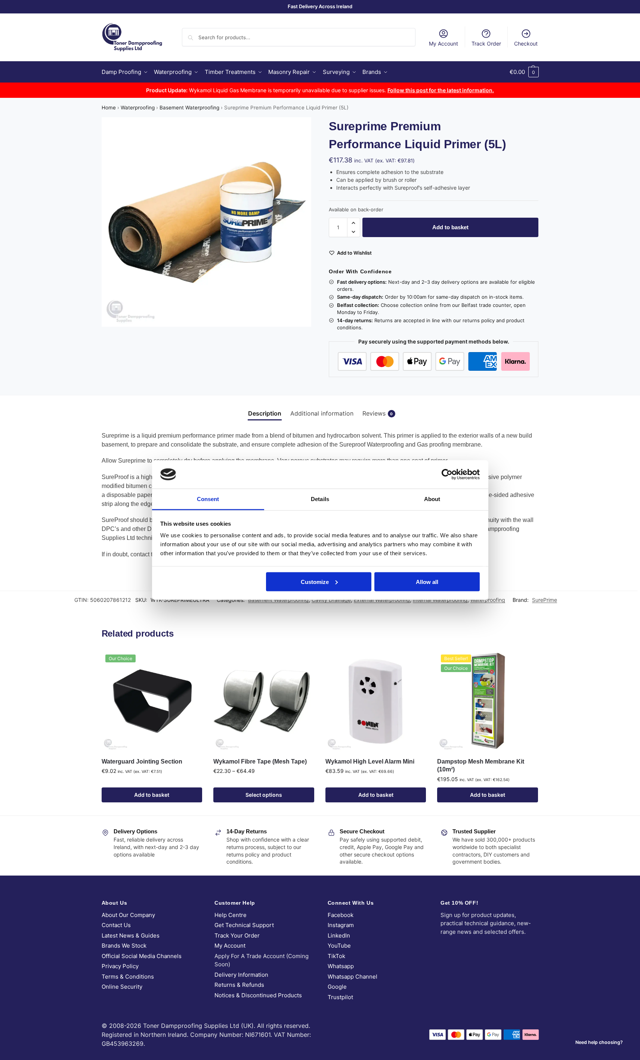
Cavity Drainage (331, 600)
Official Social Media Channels (142, 956)
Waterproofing (138, 108)
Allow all (427, 581)
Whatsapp (341, 966)
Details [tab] (320, 499)
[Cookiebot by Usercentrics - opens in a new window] (447, 474)
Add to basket (450, 227)
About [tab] (432, 499)
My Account (443, 43)
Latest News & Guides (131, 935)
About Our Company (128, 914)
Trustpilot (340, 997)
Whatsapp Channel (352, 976)
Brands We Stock (124, 945)
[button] (524, 72)
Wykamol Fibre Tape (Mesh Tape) (260, 761)
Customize (315, 581)
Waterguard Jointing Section (142, 761)
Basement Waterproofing (189, 108)
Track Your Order (237, 935)
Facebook (340, 914)
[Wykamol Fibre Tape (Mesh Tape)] (263, 701)
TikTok (336, 956)
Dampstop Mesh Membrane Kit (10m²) (480, 765)
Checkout (526, 43)
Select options (263, 795)
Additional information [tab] (321, 413)
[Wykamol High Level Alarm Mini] (375, 701)
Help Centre (230, 914)
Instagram (341, 925)
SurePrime (544, 600)
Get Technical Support (244, 925)
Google (337, 986)
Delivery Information (241, 974)
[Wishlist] (191, 662)
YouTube (339, 945)
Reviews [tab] (377, 413)
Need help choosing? (599, 1042)
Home (109, 108)
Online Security (122, 986)
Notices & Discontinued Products (258, 995)
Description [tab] (264, 413)
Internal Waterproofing (440, 600)
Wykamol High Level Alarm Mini (369, 761)
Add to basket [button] (151, 795)
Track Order (486, 43)
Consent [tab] (208, 499)
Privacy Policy (120, 966)
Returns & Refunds (239, 984)
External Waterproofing (382, 600)
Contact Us (116, 925)
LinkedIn (339, 935)
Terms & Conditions (128, 976)
